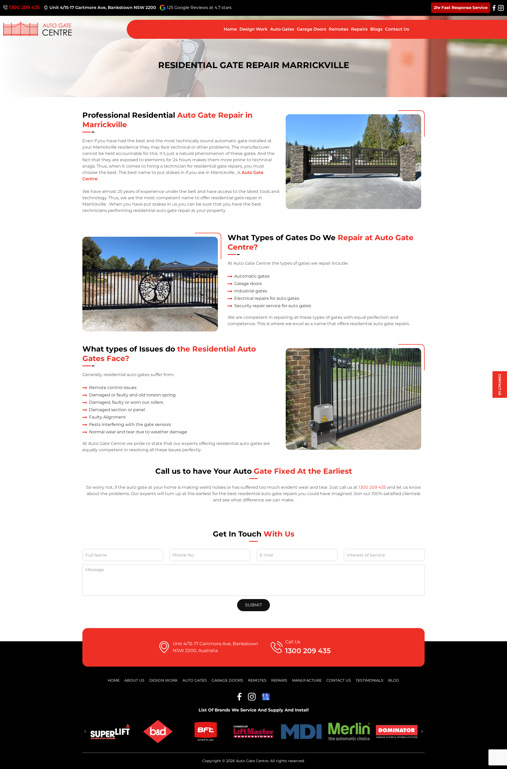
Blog (393, 680)
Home (230, 29)
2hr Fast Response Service (460, 7)
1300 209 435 (24, 7)
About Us (134, 680)
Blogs (376, 29)
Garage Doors (311, 29)
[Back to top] (497, 759)
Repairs (359, 29)
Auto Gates (282, 29)
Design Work (253, 29)
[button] (85, 731)
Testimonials (369, 680)
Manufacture (307, 680)
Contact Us (500, 384)
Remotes (338, 29)
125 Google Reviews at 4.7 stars (199, 7)
